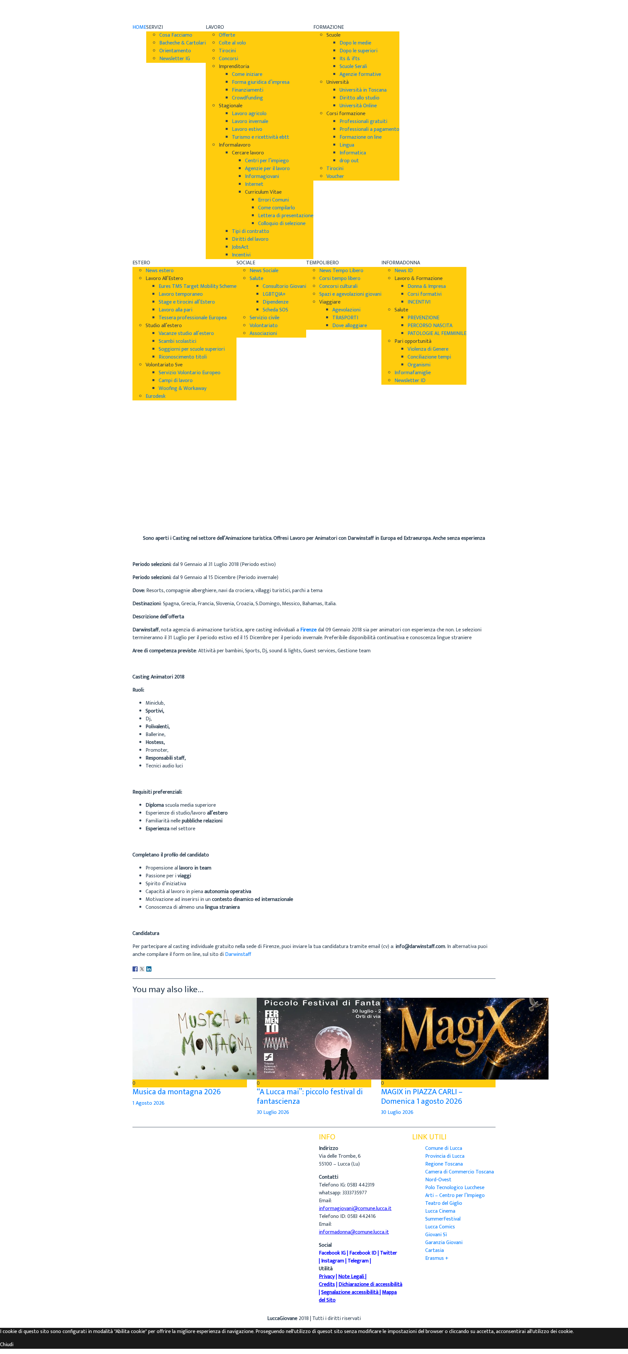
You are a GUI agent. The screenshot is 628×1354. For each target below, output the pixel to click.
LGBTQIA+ (274, 294)
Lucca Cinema (440, 1211)
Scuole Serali (353, 66)
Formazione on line (361, 137)
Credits (327, 1284)
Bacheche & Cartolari (182, 43)
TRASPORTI (345, 317)
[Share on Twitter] (142, 969)
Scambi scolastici (177, 341)
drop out (349, 160)
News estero (160, 270)
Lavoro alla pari (175, 310)
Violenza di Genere (428, 349)
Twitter (388, 1253)
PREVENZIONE (423, 317)
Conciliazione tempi (429, 357)
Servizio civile (264, 317)
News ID (403, 270)
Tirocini (227, 50)
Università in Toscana (363, 90)
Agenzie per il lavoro (267, 168)
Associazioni (263, 333)
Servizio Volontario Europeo (189, 372)
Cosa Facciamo (175, 35)
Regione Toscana (444, 1164)
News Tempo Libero (341, 270)
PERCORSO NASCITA (430, 325)
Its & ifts (350, 58)
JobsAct (240, 247)
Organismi (419, 364)
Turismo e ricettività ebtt (260, 137)
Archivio (141, 512)
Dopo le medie (355, 43)
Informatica (353, 153)
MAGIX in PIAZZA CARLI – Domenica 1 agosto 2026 (421, 1096)
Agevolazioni (346, 310)
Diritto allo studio (359, 98)
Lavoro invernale (250, 121)
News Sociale (264, 270)
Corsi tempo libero (339, 278)
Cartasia (434, 1250)
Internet (254, 184)
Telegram (358, 1261)
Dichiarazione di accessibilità (370, 1284)
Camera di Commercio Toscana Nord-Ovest (459, 1176)
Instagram (332, 1261)
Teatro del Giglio (443, 1203)
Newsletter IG (174, 58)
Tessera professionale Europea (193, 317)
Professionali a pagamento (369, 129)
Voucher (335, 176)
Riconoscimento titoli (183, 357)
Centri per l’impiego (267, 160)
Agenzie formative (360, 74)
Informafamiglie (412, 372)
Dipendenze (275, 302)
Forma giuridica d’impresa (260, 82)
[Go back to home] (150, 11)
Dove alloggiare (349, 325)
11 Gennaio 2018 (149, 520)
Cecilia (139, 504)
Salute (256, 278)
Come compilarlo (276, 207)
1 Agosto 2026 (148, 1103)
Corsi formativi (425, 294)
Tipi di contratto (250, 231)
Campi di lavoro (176, 380)
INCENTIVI (419, 302)
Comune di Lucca (443, 1148)
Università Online (358, 105)
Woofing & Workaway (182, 388)
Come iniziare (247, 74)
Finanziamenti (247, 90)
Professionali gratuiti (363, 121)
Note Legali (351, 1276)
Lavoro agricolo (249, 113)
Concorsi (228, 58)
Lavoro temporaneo (181, 294)
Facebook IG (332, 1253)
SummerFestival (443, 1219)
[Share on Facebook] (135, 969)
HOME (139, 27)
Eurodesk (156, 396)
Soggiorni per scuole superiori (192, 349)
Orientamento (175, 50)
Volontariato (264, 325)
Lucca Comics (440, 1226)
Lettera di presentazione (285, 215)
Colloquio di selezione (281, 223)
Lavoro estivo (247, 129)
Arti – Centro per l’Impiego (455, 1195)
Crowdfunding (247, 98)
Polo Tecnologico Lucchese (454, 1187)
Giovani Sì (436, 1234)
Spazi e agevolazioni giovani (350, 294)
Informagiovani (262, 176)
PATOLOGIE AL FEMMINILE (437, 333)
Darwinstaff (238, 954)
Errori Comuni (273, 200)
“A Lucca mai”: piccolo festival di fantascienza (310, 1096)
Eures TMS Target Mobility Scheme (197, 286)
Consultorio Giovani (284, 286)
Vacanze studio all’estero (186, 333)
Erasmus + (436, 1258)
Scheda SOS (275, 310)
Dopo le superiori (358, 50)
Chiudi (6, 1344)
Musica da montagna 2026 (176, 1092)
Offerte (227, 35)
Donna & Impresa (427, 286)
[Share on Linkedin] (148, 969)
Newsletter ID (410, 380)
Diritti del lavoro (250, 239)
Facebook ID (362, 1253)
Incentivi (241, 255)
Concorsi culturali (338, 286)
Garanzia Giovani (443, 1242)
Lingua (347, 145)
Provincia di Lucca (444, 1156)
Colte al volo (232, 43)
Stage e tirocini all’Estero (187, 302)
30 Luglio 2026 (273, 1112)
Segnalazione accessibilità (349, 1292)
